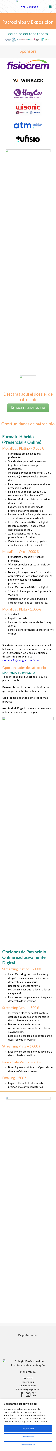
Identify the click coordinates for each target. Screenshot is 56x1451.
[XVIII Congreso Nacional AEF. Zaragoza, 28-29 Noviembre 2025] (28, 6)
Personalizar (28, 1436)
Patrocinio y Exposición (28, 1389)
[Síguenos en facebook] (21, 1394)
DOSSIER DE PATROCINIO (30, 407)
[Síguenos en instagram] (28, 1394)
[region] (28, 1425)
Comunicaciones (28, 1385)
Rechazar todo (28, 1444)
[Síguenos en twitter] (34, 1394)
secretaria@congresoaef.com (21, 660)
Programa (28, 1377)
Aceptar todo (28, 1428)
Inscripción (28, 1381)
